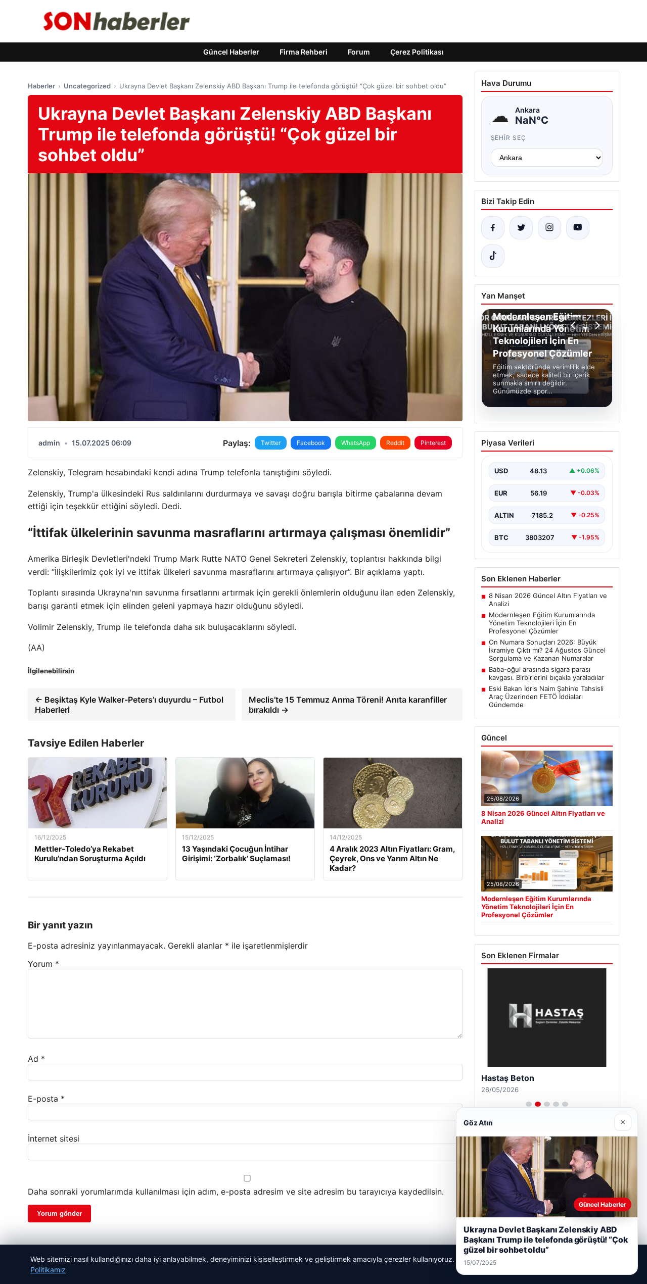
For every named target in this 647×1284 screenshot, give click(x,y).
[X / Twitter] (521, 227)
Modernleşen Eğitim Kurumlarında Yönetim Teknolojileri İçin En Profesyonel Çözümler (542, 623)
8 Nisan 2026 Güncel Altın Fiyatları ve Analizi (548, 599)
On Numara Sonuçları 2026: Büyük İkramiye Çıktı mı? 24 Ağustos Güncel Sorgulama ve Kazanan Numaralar (547, 650)
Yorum (43, 964)
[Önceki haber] (574, 325)
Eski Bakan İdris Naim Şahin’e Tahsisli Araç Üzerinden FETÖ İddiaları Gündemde (546, 696)
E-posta (46, 1099)
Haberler (41, 86)
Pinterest (433, 443)
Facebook (311, 443)
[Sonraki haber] (596, 325)
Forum (359, 51)
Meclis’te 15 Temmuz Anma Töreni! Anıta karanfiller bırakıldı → (348, 705)
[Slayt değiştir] (529, 1104)
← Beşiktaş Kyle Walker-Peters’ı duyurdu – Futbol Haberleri (129, 705)
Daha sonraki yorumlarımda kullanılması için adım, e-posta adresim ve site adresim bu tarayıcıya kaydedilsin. (236, 1192)
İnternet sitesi (53, 1138)
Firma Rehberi (304, 51)
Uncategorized (87, 86)
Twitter (271, 443)
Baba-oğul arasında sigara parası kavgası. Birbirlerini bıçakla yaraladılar (546, 673)
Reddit (395, 443)
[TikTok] (492, 256)
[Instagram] (549, 227)
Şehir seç (509, 137)
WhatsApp (355, 443)
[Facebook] (492, 227)
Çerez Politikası (417, 51)
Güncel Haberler (231, 51)
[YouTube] (577, 227)
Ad (36, 1059)
